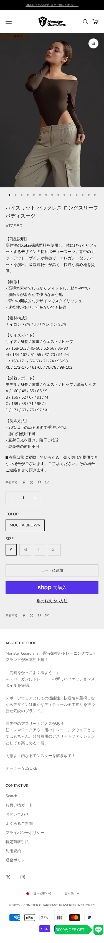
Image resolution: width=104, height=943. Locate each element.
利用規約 (13, 851)
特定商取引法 (17, 841)
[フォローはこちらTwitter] (8, 877)
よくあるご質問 (19, 823)
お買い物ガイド (19, 805)
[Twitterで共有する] (31, 482)
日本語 (69, 893)
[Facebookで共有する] (24, 482)
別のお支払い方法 (52, 601)
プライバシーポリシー (25, 832)
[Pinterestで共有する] (39, 482)
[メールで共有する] (47, 482)
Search (11, 796)
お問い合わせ (17, 814)
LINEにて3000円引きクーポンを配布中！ (52, 5)
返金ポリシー (17, 860)
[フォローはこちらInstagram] (23, 877)
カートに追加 (52, 570)
